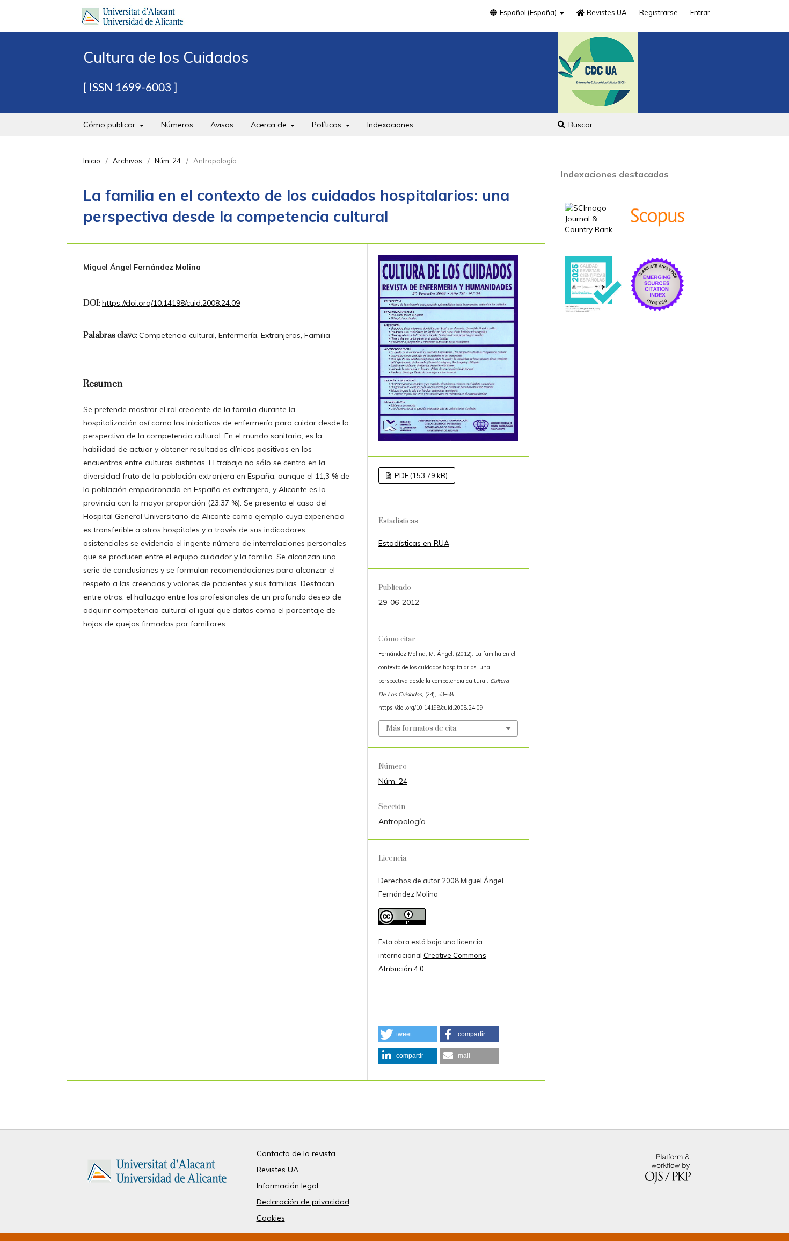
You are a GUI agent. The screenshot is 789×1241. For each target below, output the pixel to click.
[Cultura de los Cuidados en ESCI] (657, 310)
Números (177, 124)
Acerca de (270, 124)
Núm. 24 (168, 160)
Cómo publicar (110, 124)
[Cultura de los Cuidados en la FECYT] (593, 309)
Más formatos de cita (421, 728)
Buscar (579, 124)
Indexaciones (390, 124)
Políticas (328, 124)
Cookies (271, 1218)
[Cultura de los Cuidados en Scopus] (657, 243)
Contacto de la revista (296, 1153)
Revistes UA (606, 12)
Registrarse (658, 12)
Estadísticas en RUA (413, 543)
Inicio (91, 160)
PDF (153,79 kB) (420, 475)
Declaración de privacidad (303, 1202)
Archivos (127, 160)
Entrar (700, 12)
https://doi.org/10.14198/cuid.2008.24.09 (171, 303)
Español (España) (528, 12)
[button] (407, 1034)
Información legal (287, 1186)
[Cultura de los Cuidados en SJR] (593, 229)
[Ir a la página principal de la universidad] (132, 18)
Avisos (221, 124)
